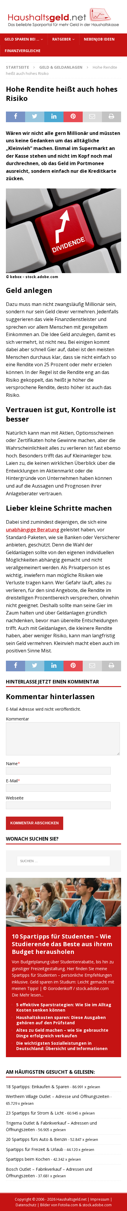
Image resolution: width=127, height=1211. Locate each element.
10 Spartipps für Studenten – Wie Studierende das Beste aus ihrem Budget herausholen (62, 944)
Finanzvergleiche (22, 50)
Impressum (99, 1199)
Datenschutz (26, 1204)
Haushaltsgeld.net (71, 1199)
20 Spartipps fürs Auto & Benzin (36, 1139)
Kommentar (17, 719)
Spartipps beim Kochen (28, 1159)
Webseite (15, 798)
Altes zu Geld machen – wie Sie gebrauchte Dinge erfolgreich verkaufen (62, 1032)
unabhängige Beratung (32, 529)
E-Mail (12, 780)
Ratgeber (61, 39)
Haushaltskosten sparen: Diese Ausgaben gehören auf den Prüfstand (61, 1020)
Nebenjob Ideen (99, 39)
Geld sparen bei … (21, 39)
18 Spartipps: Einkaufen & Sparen (37, 1086)
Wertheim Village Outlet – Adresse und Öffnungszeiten (57, 1096)
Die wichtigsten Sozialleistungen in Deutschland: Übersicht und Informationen (62, 1045)
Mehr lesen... (31, 995)
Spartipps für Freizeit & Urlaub (34, 1149)
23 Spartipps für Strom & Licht (35, 1113)
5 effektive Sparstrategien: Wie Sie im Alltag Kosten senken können (63, 1007)
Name (12, 763)
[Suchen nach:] (63, 861)
